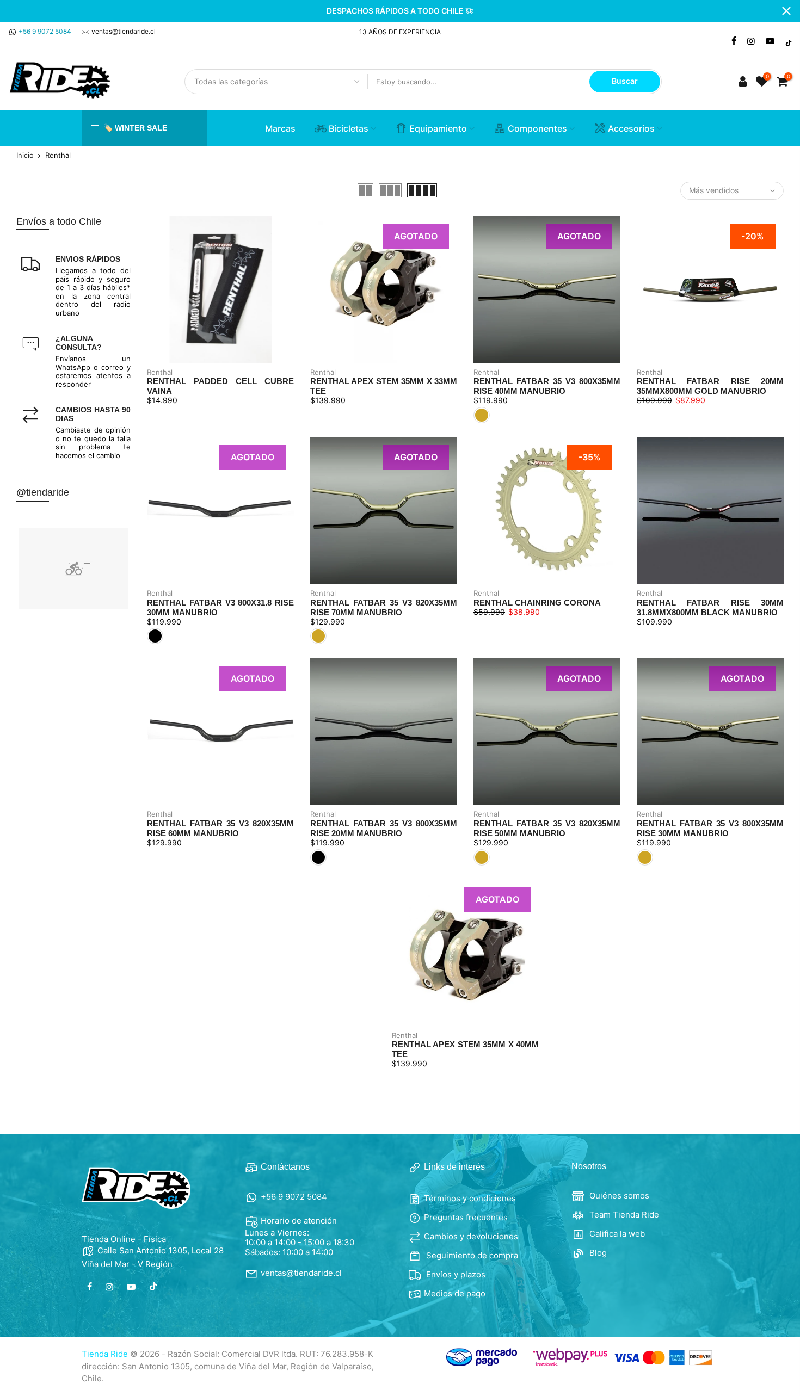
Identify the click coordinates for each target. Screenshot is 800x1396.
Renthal (160, 372)
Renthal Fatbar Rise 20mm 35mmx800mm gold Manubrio (710, 386)
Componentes (537, 128)
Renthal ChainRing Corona (537, 602)
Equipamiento (438, 128)
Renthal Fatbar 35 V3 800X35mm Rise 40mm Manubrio (546, 386)
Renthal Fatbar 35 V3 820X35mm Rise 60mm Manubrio (220, 828)
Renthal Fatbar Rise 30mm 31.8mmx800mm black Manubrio (710, 607)
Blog (597, 1252)
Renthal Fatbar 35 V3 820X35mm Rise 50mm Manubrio (546, 828)
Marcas (280, 128)
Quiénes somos (618, 1195)
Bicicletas (348, 128)
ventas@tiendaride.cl (123, 31)
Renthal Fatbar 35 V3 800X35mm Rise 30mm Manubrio (710, 828)
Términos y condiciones (470, 1198)
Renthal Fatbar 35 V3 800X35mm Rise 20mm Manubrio (383, 828)
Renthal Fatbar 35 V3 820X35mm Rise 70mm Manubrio (383, 607)
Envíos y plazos (454, 1274)
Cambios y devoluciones (471, 1236)
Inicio (25, 155)
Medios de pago (454, 1293)
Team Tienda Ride (623, 1214)
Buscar (625, 80)
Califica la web (616, 1233)
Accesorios (631, 128)
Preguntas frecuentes (466, 1217)
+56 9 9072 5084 (45, 31)
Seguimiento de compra (471, 1255)
